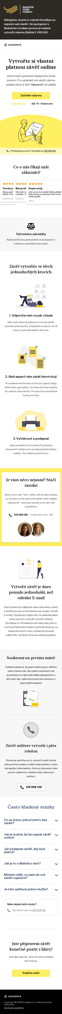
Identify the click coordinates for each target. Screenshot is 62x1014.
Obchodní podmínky (14, 1008)
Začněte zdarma (31, 95)
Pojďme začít (31, 973)
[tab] (31, 822)
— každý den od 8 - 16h (33, 515)
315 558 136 (50, 151)
